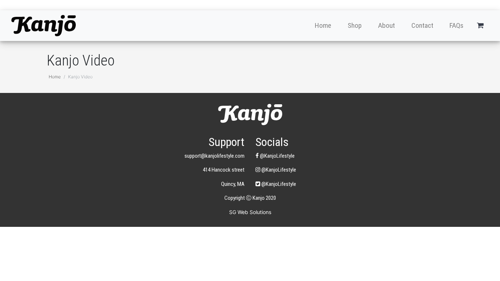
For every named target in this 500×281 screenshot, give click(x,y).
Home (323, 25)
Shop (355, 25)
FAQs (456, 25)
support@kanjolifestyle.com (214, 156)
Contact (422, 25)
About (386, 25)
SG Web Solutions (250, 212)
